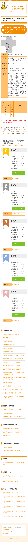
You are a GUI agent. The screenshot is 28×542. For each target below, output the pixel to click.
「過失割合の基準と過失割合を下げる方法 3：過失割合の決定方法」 (15, 131)
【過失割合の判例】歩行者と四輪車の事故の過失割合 (14, 497)
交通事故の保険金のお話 (9, 344)
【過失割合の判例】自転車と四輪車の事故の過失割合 (14, 502)
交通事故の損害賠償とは (9, 341)
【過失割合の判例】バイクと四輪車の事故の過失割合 (14, 507)
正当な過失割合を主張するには (10, 492)
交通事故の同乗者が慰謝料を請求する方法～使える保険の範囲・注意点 (14, 378)
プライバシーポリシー (9, 531)
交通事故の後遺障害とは (9, 447)
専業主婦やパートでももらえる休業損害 (12, 362)
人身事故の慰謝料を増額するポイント (12, 386)
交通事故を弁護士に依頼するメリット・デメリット (14, 476)
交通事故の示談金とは (8, 337)
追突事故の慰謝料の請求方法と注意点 (12, 369)
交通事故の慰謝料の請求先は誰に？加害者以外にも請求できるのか (14, 397)
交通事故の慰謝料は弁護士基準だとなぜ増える (14, 355)
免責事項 (5, 533)
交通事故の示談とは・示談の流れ (11, 428)
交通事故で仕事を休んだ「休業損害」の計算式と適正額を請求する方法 (14, 373)
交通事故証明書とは (7, 413)
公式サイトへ (18, 172)
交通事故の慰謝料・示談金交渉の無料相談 (17, 9)
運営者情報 (6, 529)
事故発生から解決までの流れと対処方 (12, 409)
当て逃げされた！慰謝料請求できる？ (12, 393)
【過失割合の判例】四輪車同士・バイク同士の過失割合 (14, 512)
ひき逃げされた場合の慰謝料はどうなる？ (13, 389)
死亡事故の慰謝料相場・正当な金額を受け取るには (14, 463)
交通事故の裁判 (6, 435)
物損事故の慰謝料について (9, 382)
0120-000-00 (15, 178)
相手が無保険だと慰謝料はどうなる (11, 365)
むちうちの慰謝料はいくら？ (10, 348)
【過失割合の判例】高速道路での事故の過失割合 (14, 517)
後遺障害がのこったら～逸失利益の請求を (13, 358)
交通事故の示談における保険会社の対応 (12, 432)
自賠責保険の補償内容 (8, 351)
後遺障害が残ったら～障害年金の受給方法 (13, 416)
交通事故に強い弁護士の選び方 (10, 481)
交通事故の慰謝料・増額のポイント (11, 334)
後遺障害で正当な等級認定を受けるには (12, 450)
